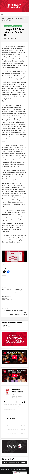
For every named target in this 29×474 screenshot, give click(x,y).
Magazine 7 (22, 469)
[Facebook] (3, 326)
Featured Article (8, 26)
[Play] (5, 402)
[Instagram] (9, 326)
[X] (6, 326)
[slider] (19, 401)
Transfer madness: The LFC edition (12, 309)
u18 (6, 305)
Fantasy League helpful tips (18, 313)
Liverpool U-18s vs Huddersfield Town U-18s (19, 291)
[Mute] (16, 402)
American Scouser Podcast (17, 397)
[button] (14, 417)
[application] (14, 402)
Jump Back (22, 402)
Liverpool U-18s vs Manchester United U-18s (7, 291)
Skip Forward (24, 402)
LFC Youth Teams (17, 26)
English (18, 472)
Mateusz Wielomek (10, 38)
